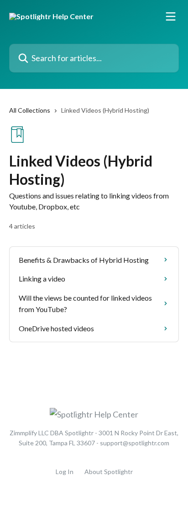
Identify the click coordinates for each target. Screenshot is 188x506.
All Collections (29, 110)
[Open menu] (170, 16)
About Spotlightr (108, 471)
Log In (64, 471)
